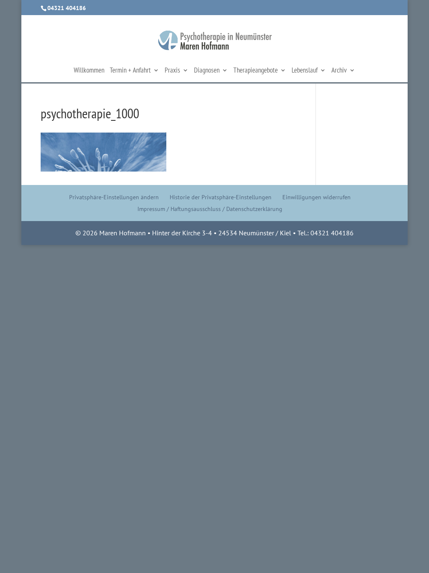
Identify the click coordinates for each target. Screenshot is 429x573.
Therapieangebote (255, 71)
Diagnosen (207, 71)
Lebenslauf (305, 71)
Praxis (172, 71)
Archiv (339, 71)
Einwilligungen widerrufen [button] (316, 197)
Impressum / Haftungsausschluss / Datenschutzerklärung (209, 209)
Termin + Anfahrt (130, 71)
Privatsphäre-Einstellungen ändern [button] (114, 197)
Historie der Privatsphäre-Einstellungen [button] (220, 197)
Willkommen (89, 71)
